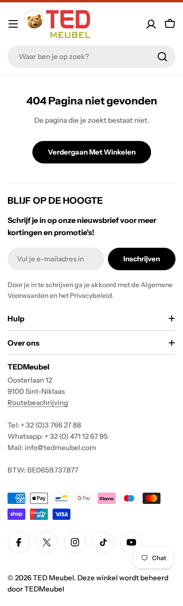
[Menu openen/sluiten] (13, 24)
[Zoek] (162, 56)
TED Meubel (53, 577)
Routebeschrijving (38, 402)
